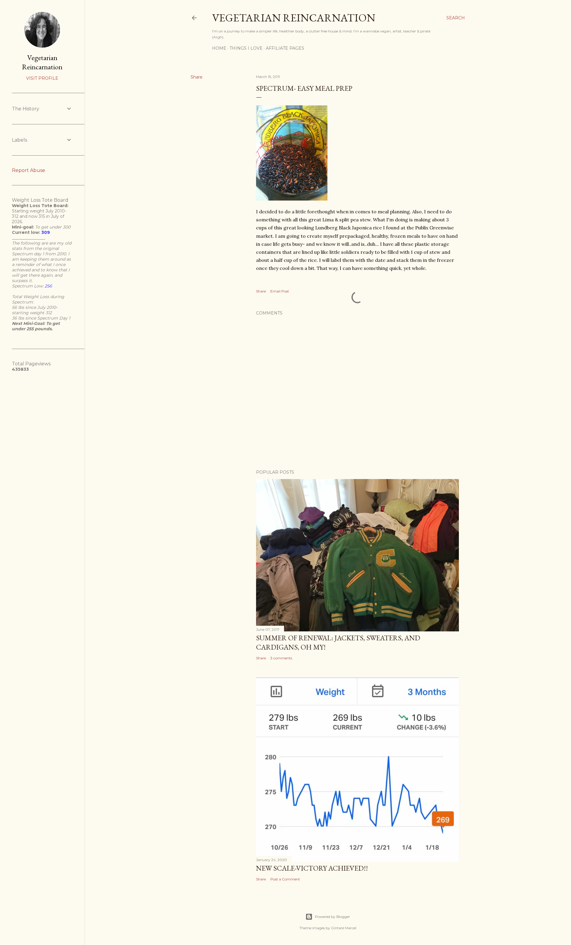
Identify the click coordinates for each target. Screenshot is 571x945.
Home (219, 48)
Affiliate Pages (285, 48)
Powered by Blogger (332, 916)
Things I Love (246, 48)
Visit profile (42, 78)
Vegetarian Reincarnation (293, 18)
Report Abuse (28, 170)
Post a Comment (285, 879)
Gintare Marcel (343, 928)
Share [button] (197, 77)
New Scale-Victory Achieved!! (312, 868)
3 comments (281, 658)
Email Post (279, 291)
